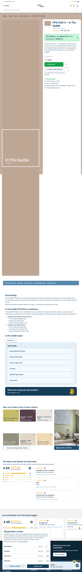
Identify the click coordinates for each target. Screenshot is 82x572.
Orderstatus (33, 570)
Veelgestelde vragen (39, 283)
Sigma (48, 570)
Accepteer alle (38, 566)
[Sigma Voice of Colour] (66, 430)
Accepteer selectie (15, 566)
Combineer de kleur (10, 283)
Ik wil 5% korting (60, 554)
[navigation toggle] (4, 5)
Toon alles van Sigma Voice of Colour (17, 448)
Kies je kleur (71, 5)
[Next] (79, 528)
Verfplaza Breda (67, 570)
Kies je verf (51, 64)
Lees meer (10, 340)
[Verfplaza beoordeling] (18, 522)
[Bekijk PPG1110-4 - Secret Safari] (11, 416)
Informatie (20, 283)
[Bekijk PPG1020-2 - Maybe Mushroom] (28, 439)
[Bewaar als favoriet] (66, 64)
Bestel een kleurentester (55, 69)
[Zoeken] (77, 10)
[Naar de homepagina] (40, 5)
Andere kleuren (51, 283)
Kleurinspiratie (29, 283)
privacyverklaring (23, 541)
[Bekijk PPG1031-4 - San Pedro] (11, 439)
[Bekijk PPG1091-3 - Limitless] (45, 439)
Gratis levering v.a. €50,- (10, 1)
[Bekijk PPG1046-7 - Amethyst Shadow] (28, 416)
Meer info (40, 546)
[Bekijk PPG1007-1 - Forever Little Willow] (45, 416)
